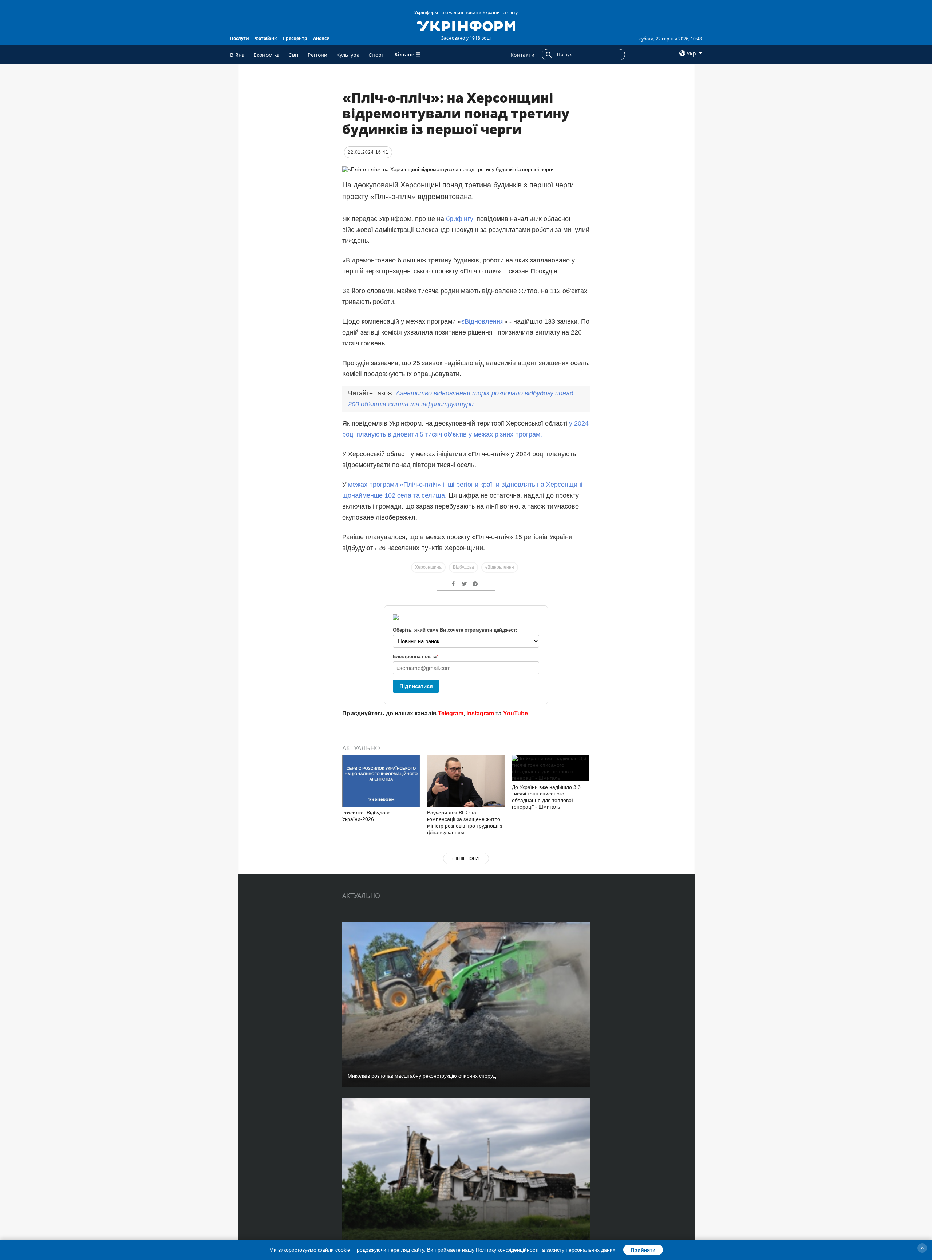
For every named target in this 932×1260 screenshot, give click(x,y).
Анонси (321, 38)
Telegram (450, 713)
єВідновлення (482, 321)
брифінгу (459, 218)
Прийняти (643, 1250)
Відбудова (463, 567)
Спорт (376, 54)
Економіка (267, 54)
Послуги (239, 38)
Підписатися (416, 686)
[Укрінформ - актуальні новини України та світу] (466, 25)
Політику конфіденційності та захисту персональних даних (545, 1250)
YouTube (515, 713)
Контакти (522, 54)
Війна (237, 54)
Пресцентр (295, 38)
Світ (293, 54)
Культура (348, 54)
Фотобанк (266, 38)
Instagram (480, 713)
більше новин (466, 858)
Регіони (317, 54)
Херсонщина (428, 567)
